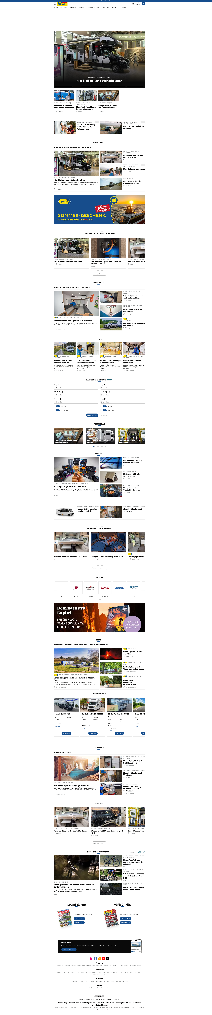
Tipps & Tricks (66, 752)
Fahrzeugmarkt (124, 7)
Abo (101, 0)
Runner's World (94, 1009)
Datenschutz (84, 972)
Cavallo (89, 1007)
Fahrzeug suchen (92, 415)
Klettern (102, 1007)
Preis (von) (57, 399)
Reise (98, 640)
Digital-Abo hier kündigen (127, 972)
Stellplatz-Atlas (107, 965)
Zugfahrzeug (86, 287)
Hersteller (57, 385)
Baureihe (103, 385)
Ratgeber (114, 7)
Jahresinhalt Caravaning (122, 981)
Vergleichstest (75, 147)
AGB (64, 972)
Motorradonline (126, 1007)
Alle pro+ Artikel (58, 7)
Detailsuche (104, 415)
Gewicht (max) (105, 392)
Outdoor (134, 1007)
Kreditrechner (124, 965)
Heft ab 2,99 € (79, 922)
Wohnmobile (73, 7)
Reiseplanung (106, 7)
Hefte (105, 0)
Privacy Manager (93, 972)
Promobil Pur (99, 965)
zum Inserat (66, 733)
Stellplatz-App (80, 965)
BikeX (76, 1007)
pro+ (98, 339)
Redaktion (137, 972)
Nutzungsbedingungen (73, 972)
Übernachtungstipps (80, 645)
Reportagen (68, 645)
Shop (73, 965)
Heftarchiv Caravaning (96, 981)
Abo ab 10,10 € (79, 918)
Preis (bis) (104, 399)
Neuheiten (57, 147)
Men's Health (117, 1007)
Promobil (140, 1007)
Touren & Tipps (58, 645)
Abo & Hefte (74, 981)
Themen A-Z (116, 965)
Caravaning (60, 965)
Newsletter (67, 965)
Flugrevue (95, 1007)
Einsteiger (65, 7)
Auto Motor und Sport (67, 1007)
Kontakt (59, 972)
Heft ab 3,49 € (125, 922)
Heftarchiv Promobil (84, 981)
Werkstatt (57, 752)
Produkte (109, 0)
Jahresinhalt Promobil (109, 981)
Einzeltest (65, 147)
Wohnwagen (82, 7)
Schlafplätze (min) (60, 392)
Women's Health (104, 1009)
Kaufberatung (86, 147)
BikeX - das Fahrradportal (98, 852)
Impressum (116, 972)
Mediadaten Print (105, 988)
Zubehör (90, 7)
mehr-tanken (109, 1007)
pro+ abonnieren (89, 965)
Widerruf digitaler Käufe (99, 974)
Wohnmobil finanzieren (135, 965)
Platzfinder (97, 7)
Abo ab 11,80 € (125, 918)
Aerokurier (58, 1007)
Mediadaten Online (94, 988)
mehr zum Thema (98, 274)
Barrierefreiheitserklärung (105, 972)
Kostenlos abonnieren (69, 949)
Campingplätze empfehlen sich (99, 645)
